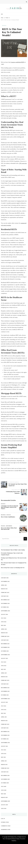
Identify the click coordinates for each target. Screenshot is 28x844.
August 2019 (4, 804)
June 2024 (3, 621)
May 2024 (3, 625)
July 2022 (3, 706)
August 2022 (4, 702)
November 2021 (5, 735)
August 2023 (4, 658)
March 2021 (4, 764)
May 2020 (3, 793)
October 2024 (5, 607)
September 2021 (5, 742)
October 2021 (5, 738)
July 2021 (3, 749)
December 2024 (5, 599)
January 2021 (4, 771)
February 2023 (5, 680)
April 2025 (4, 585)
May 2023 (3, 669)
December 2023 (5, 643)
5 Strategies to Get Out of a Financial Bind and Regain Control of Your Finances (9, 507)
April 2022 (4, 716)
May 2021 (3, 757)
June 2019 (3, 808)
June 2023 (3, 665)
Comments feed (5, 825)
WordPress (14, 840)
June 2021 (3, 753)
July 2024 (3, 618)
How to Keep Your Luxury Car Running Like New (13, 567)
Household (9, 525)
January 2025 (4, 596)
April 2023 (4, 673)
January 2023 (4, 684)
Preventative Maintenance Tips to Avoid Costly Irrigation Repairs (12, 553)
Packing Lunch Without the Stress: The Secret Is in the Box (13, 558)
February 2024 (5, 636)
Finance (4, 25)
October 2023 (5, 651)
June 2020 (3, 790)
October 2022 (5, 695)
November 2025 (5, 581)
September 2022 (5, 698)
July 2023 (3, 662)
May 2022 (3, 713)
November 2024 (5, 603)
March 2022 (4, 720)
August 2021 (4, 746)
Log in (3, 818)
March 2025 (4, 588)
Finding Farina (13, 836)
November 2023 (5, 647)
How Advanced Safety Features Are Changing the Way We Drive (13, 563)
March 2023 (4, 676)
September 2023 (5, 654)
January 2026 (4, 577)
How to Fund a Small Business (8, 516)
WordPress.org (5, 829)
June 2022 (3, 709)
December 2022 (5, 687)
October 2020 (5, 782)
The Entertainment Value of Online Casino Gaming (13, 549)
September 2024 (5, 610)
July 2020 (3, 786)
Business (3, 514)
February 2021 (5, 768)
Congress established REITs (17, 62)
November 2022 (5, 691)
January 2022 (4, 727)
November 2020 (5, 779)
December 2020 (5, 775)
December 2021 (5, 731)
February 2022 (5, 724)
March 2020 (4, 797)
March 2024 (4, 632)
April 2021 (4, 760)
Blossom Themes (16, 838)
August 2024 (4, 614)
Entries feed (5, 822)
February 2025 (5, 592)
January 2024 (4, 640)
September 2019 (5, 801)
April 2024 (4, 629)
